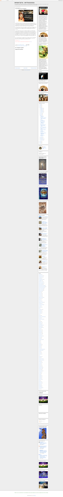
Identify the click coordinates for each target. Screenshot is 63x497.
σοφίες (39, 357)
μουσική (40, 328)
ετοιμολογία (40, 310)
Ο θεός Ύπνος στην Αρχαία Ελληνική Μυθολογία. (42, 122)
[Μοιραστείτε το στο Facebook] (28, 44)
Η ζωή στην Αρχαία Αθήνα (45, 216)
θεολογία (40, 315)
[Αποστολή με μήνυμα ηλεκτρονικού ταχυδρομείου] (26, 44)
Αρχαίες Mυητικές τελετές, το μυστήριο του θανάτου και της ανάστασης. (45, 251)
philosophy (40, 385)
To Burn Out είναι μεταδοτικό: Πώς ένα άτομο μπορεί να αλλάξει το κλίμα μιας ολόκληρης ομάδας (43, 452)
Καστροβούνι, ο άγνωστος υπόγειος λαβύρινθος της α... (43, 118)
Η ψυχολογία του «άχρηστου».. (44, 256)
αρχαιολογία (40, 291)
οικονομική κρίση (41, 339)
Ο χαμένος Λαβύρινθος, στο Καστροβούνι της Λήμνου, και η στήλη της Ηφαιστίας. (43, 447)
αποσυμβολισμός (41, 279)
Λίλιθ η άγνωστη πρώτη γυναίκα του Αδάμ (44, 233)
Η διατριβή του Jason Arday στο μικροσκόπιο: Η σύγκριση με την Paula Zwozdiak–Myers (43, 443)
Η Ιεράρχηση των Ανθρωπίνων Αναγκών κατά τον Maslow (44, 239)
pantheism (40, 381)
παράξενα (40, 345)
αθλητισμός (40, 274)
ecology (40, 374)
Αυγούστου (41, 112)
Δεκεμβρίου (41, 108)
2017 (40, 106)
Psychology (40, 386)
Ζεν (39, 314)
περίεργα (40, 346)
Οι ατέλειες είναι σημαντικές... (42, 116)
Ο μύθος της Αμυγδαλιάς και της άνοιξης (45, 261)
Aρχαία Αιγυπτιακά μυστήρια (42, 135)
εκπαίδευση (40, 303)
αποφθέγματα (40, 280)
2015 (40, 141)
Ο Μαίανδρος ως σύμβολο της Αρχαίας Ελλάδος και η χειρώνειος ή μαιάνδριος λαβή (45, 222)
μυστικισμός (40, 334)
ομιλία (39, 340)
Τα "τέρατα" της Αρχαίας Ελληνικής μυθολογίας (44, 228)
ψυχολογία (40, 369)
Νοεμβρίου (41, 109)
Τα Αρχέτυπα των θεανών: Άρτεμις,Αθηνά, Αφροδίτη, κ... (43, 133)
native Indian (40, 379)
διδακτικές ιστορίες (41, 302)
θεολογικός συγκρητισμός (42, 316)
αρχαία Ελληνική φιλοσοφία (42, 286)
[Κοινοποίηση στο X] (27, 44)
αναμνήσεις (40, 278)
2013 (40, 143)
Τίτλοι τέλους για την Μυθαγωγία (44, 266)
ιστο (39, 320)
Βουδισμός (40, 298)
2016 (40, 107)
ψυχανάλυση (40, 368)
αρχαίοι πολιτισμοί (41, 290)
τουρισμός (40, 363)
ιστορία (40, 321)
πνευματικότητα (40, 350)
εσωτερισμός (40, 309)
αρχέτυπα (40, 292)
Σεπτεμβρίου (41, 111)
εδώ (19, 40)
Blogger (35, 495)
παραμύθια (40, 344)
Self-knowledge (40, 387)
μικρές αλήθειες (40, 327)
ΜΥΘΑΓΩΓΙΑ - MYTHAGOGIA (25, 3)
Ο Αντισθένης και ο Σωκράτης (42, 131)
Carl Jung (40, 373)
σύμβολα (40, 361)
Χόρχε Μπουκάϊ (40, 367)
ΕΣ (39, 308)
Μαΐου (41, 115)
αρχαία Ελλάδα (40, 284)
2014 (40, 142)
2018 (40, 105)
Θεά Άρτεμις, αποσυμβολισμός (42, 120)
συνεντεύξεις (40, 362)
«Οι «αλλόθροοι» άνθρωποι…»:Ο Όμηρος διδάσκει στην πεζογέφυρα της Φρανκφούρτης (45, 245)
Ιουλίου (41, 113)
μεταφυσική (40, 326)
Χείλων (40, 454)
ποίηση (40, 351)
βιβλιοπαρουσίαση (41, 297)
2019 (40, 104)
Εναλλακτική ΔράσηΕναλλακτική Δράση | (43, 450)
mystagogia (40, 375)
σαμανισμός (40, 356)
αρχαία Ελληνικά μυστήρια (42, 285)
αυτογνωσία (40, 296)
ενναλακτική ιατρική (41, 304)
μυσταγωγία (40, 333)
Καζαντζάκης (40, 322)
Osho (39, 380)
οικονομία (40, 338)
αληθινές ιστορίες (41, 275)
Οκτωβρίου (41, 110)
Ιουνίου (41, 114)
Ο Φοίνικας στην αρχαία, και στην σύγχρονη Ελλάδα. (43, 125)
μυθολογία (40, 332)
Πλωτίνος (31, 41)
